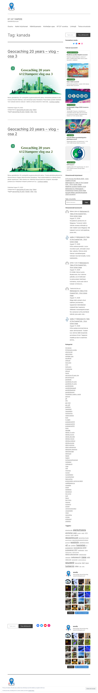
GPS (66, 400)
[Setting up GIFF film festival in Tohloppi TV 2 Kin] (74, 607)
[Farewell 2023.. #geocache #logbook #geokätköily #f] (87, 601)
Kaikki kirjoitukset (21, 26)
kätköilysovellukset (70, 441)
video (31, 112)
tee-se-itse (68, 494)
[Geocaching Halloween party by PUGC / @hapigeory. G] (68, 588)
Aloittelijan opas (49, 26)
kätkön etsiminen (69, 445)
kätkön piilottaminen (70, 447)
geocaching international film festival (80, 540)
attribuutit (67, 360)
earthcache (67, 535)
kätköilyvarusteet (69, 443)
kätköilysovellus (68, 552)
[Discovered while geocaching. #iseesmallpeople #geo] (68, 601)
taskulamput (68, 491)
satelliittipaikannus (70, 483)
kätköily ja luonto (69, 434)
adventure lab (68, 352)
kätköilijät (67, 430)
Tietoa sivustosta (84, 26)
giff (66, 398)
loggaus (67, 458)
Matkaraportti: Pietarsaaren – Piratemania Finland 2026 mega (75, 189)
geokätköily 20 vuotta (71, 381)
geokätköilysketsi (69, 392)
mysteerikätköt (69, 474)
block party (68, 362)
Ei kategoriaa (68, 369)
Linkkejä (73, 26)
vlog (35, 112)
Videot (34, 109)
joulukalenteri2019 (70, 424)
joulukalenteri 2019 (80, 548)
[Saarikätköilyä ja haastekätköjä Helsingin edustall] (81, 601)
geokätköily (68, 379)
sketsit (67, 487)
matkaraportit (68, 464)
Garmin (67, 373)
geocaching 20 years (18, 112)
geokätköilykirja (69, 386)
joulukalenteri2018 (70, 422)
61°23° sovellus (62, 26)
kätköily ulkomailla (70, 436)
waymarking (68, 515)
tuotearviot (68, 504)
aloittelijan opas (69, 356)
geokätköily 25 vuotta (71, 384)
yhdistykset (68, 519)
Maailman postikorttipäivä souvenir (77, 55)
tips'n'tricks (68, 500)
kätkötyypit (68, 453)
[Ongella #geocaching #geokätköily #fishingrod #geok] (81, 588)
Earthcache (68, 367)
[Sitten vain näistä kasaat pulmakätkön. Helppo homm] (87, 594)
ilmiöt (66, 417)
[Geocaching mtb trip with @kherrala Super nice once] (87, 607)
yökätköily (68, 521)
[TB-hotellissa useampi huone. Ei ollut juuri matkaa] (74, 601)
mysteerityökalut (69, 477)
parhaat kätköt (75, 559)
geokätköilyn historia (84, 542)
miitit (66, 468)
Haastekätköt (68, 411)
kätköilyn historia (69, 439)
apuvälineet (68, 358)
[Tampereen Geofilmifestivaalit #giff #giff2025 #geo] (87, 582)
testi (83, 563)
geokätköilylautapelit (70, 388)
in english (67, 419)
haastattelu (80, 545)
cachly (82, 533)
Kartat (66, 428)
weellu (72, 237)
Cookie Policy (31, 690)
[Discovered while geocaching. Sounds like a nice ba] (87, 588)
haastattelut (68, 409)
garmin (76, 535)
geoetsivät (67, 542)
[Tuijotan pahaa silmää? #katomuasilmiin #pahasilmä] (68, 582)
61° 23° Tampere (15, 19)
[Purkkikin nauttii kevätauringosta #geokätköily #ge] (68, 594)
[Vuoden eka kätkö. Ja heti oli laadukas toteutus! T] (74, 594)
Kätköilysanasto (35, 26)
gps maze (68, 403)
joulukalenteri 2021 (71, 550)
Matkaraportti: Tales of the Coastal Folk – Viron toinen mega (76, 183)
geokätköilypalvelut (70, 390)
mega (66, 466)
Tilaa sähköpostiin (83, 35)
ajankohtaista (68, 354)
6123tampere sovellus (71, 350)
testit (66, 496)
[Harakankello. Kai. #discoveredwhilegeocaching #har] (74, 588)
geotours (67, 396)
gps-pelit (67, 405)
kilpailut (67, 455)
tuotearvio (69, 566)
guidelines (68, 407)
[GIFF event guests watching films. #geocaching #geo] (68, 607)
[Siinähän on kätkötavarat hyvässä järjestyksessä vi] (74, 582)
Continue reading (54, 101)
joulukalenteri (69, 548)
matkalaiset (68, 462)
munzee (67, 472)
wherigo (67, 517)
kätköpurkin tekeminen (71, 449)
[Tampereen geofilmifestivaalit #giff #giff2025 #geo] (81, 582)
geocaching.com (69, 377)
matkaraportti (76, 557)
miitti (88, 557)
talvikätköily (68, 489)
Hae (86, 202)
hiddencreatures (69, 415)
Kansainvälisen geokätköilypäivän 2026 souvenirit (76, 193)
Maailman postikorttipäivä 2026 (75, 186)
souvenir (69, 562)
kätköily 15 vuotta (69, 432)
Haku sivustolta (70, 199)
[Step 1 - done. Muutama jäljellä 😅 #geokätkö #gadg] (81, 594)
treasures (67, 502)
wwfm (83, 566)
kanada (27, 112)
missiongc (68, 470)
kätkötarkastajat (69, 451)
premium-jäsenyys (82, 559)
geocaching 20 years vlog (24, 109)
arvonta (79, 533)
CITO (66, 364)
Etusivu (10, 26)
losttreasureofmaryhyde (71, 460)
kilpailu (86, 550)
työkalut (67, 506)
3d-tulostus (68, 348)
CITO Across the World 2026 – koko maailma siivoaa (77, 179)
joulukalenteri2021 (70, 426)
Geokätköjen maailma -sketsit (73, 394)
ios (86, 545)
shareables (68, 485)
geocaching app (68, 540)
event (72, 535)
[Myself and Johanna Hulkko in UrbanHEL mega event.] (81, 607)
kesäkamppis (81, 550)
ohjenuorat (68, 559)
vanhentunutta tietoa (70, 508)
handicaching (68, 413)
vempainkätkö (69, 510)
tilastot (67, 498)
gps (69, 545)
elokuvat (67, 371)
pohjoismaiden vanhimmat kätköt (74, 481)
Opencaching (68, 479)
